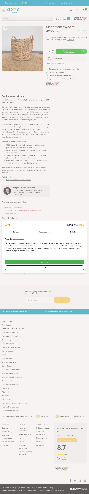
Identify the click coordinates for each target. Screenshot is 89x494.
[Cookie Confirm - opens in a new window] (75, 225)
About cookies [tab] (44, 232)
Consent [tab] (16, 232)
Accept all (44, 262)
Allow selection (44, 268)
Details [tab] (73, 232)
